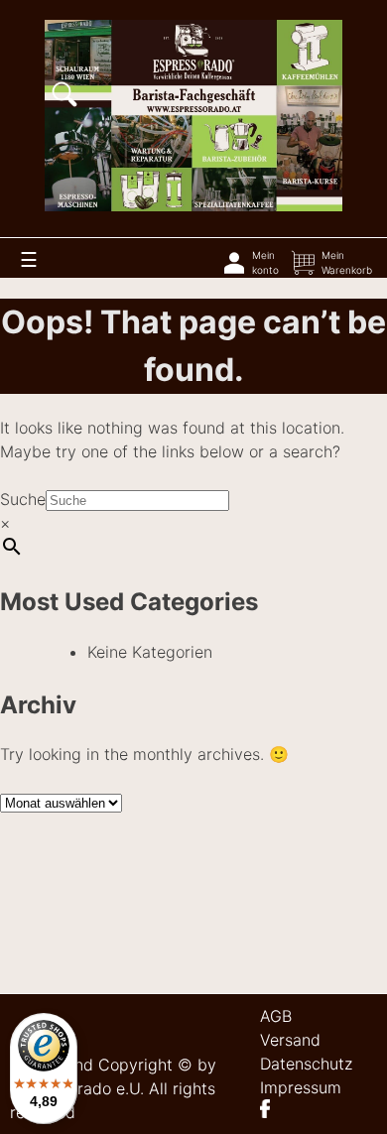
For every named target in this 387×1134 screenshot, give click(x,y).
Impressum (300, 1087)
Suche (23, 499)
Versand (290, 1040)
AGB (276, 1016)
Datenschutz (306, 1063)
